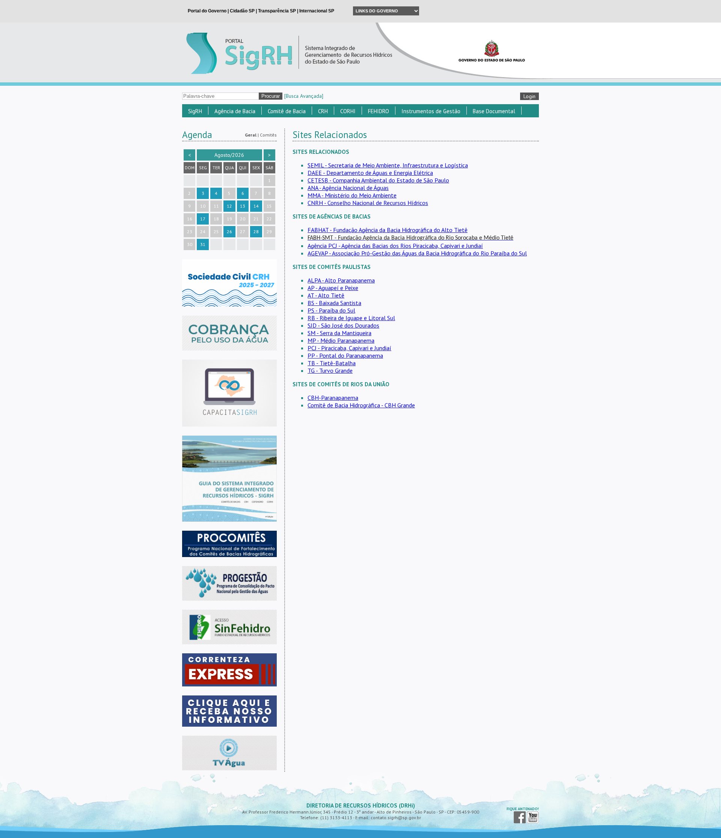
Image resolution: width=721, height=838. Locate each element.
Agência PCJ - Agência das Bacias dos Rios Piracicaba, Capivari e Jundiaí (395, 245)
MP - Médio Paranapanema (341, 340)
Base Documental (494, 111)
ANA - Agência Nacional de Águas (348, 187)
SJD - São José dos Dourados (343, 325)
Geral (250, 135)
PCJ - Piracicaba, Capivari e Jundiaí (349, 348)
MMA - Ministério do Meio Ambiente (352, 195)
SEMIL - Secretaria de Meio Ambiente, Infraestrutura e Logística (388, 165)
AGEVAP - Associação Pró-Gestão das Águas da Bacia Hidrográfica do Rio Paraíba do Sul (417, 253)
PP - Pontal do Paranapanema (345, 355)
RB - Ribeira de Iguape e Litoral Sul (351, 318)
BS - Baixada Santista (334, 303)
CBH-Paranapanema (333, 397)
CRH (323, 111)
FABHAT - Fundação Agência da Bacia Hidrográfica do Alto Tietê (388, 230)
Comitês (268, 135)
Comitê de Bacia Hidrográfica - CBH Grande (361, 405)
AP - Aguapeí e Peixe (333, 287)
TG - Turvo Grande (330, 370)
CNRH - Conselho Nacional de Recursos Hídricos (368, 202)
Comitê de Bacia (287, 111)
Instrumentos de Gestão (430, 111)
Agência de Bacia (234, 111)
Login (529, 96)
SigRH (195, 111)
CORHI (348, 111)
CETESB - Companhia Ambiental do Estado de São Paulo (378, 180)
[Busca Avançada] (303, 96)
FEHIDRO (378, 111)
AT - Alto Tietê (326, 295)
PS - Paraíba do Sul (331, 310)
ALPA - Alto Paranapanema (341, 280)
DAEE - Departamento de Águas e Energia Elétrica (370, 172)
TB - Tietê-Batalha (332, 363)
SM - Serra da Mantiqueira (339, 333)
